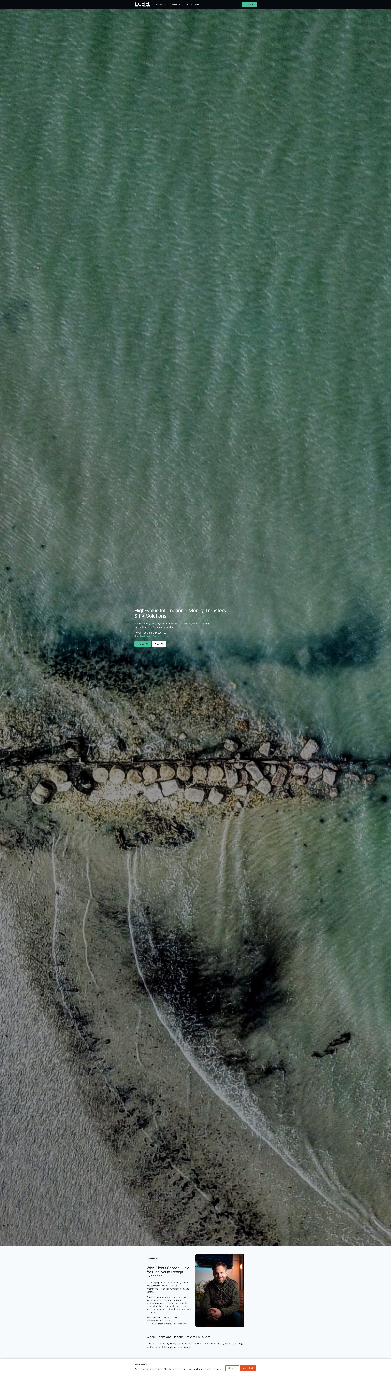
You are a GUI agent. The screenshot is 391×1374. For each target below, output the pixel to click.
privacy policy (193, 1369)
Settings (232, 1368)
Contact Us (249, 4)
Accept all (248, 1368)
